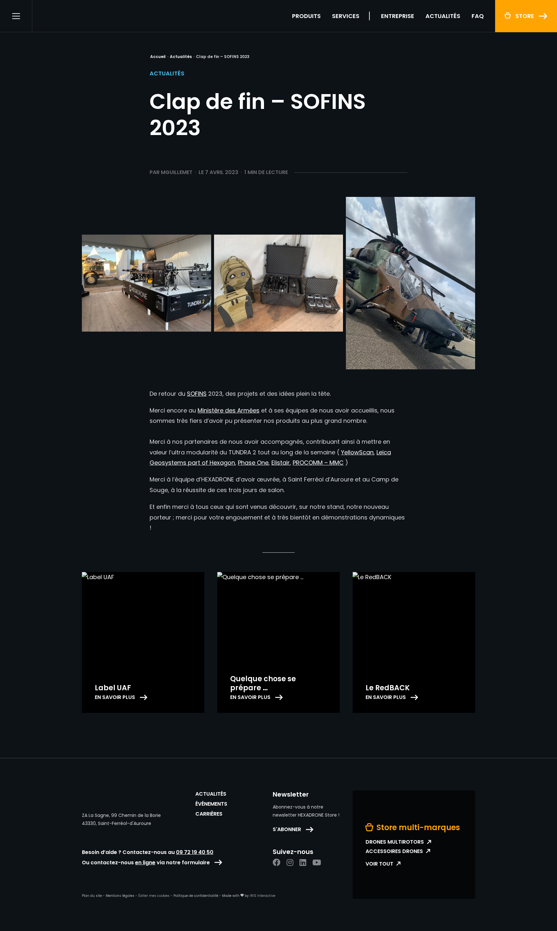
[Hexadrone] (82, 16)
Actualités (442, 16)
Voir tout (379, 864)
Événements (211, 804)
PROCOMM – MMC (318, 463)
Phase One (253, 463)
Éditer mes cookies (154, 895)
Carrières (208, 814)
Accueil (158, 56)
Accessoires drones (394, 851)
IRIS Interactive (262, 895)
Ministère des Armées (228, 410)
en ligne (145, 862)
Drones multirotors (395, 842)
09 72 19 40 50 (194, 852)
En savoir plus (115, 697)
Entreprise (397, 16)
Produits (306, 16)
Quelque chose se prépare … (263, 683)
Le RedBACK (388, 688)
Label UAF (113, 688)
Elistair (280, 463)
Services (345, 16)
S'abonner (287, 829)
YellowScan (357, 452)
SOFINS (197, 394)
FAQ (478, 16)
